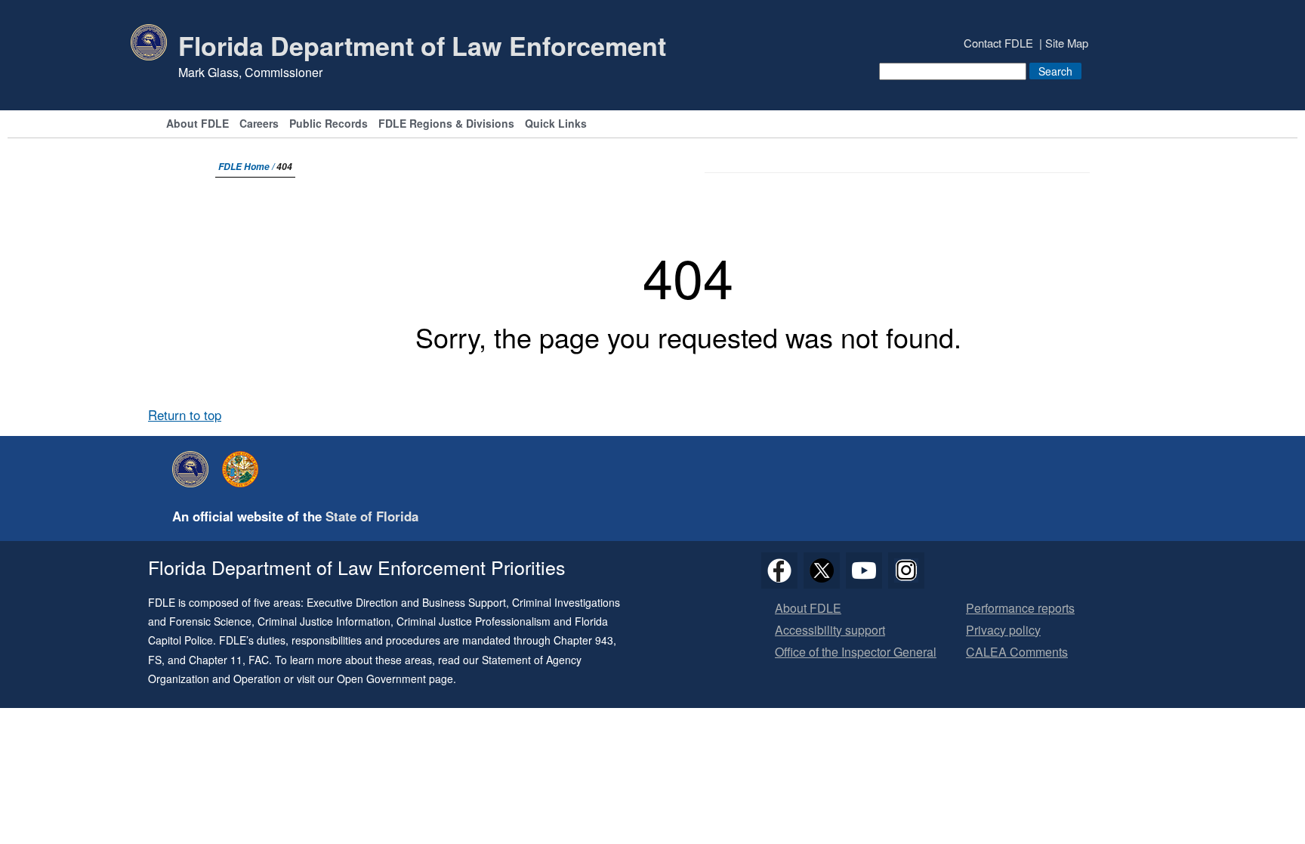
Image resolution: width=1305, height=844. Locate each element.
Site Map (1066, 43)
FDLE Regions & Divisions (446, 124)
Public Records (328, 124)
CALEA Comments (1017, 652)
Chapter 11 (215, 659)
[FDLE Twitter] (822, 570)
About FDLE (197, 124)
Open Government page (395, 678)
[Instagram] (906, 570)
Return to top (184, 415)
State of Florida (371, 516)
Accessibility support (830, 630)
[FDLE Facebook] (779, 570)
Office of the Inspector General (855, 652)
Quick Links (556, 124)
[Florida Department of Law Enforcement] (194, 469)
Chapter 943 (583, 640)
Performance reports (1020, 609)
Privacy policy (1003, 630)
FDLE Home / (247, 166)
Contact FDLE (998, 43)
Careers (259, 124)
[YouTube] (864, 570)
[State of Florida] (244, 469)
